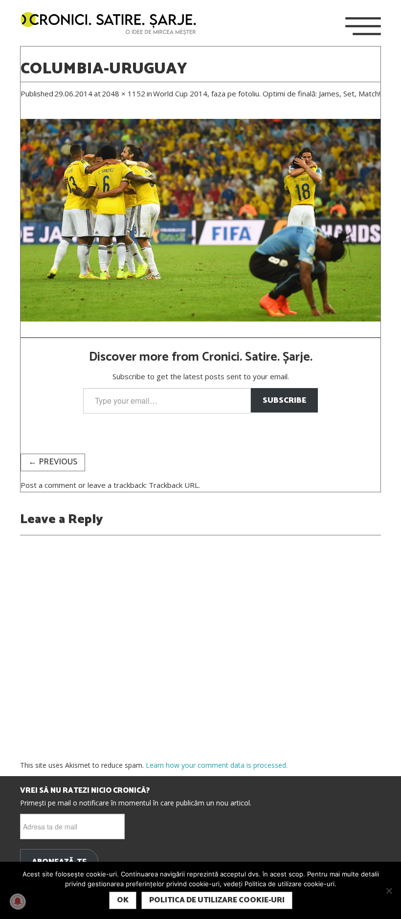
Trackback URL (174, 485)
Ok (123, 900)
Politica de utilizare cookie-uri (217, 900)
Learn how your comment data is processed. (217, 765)
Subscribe (284, 400)
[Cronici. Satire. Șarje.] (112, 24)
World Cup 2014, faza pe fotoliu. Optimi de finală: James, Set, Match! (266, 93)
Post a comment (48, 485)
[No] (389, 891)
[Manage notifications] (17, 901)
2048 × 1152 (123, 93)
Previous (52, 462)
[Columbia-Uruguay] (200, 219)
